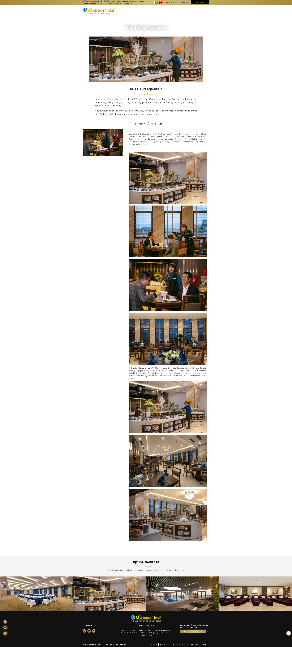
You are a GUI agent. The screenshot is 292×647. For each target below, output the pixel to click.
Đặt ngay (200, 2)
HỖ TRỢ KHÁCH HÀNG (146, 626)
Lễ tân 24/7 (184, 2)
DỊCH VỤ (166, 11)
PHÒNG (154, 11)
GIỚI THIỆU (143, 11)
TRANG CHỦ (128, 11)
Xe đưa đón (171, 2)
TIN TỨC (177, 11)
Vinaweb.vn (121, 644)
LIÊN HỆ (203, 11)
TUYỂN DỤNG (190, 11)
